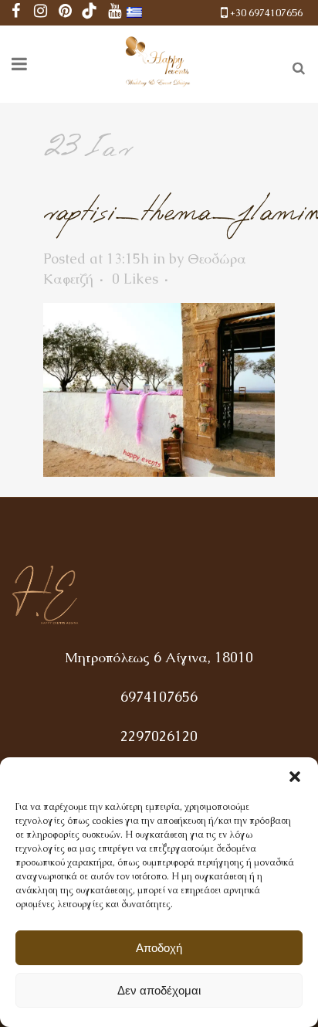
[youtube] (114, 13)
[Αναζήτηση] (295, 65)
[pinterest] (64, 13)
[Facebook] (15, 13)
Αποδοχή (159, 947)
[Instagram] (40, 13)
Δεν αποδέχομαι (159, 990)
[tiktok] (89, 13)
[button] (295, 776)
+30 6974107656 (266, 12)
